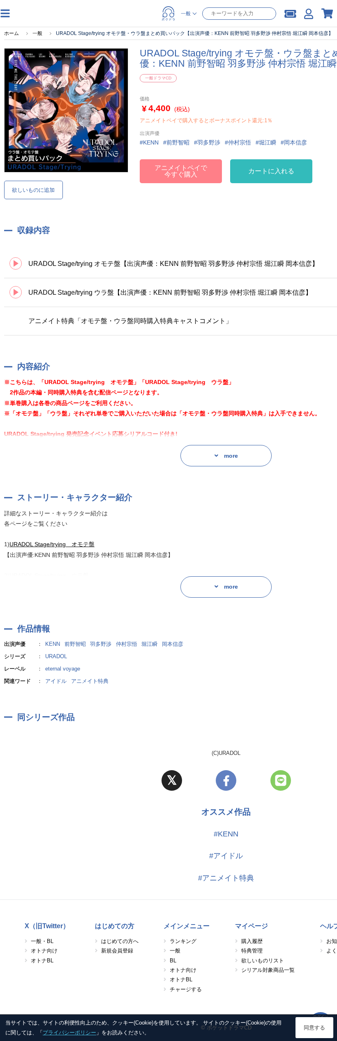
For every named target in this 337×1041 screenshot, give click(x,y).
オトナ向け (44, 951)
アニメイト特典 (89, 681)
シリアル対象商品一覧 (268, 970)
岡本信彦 (172, 644)
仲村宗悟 (126, 644)
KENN (52, 644)
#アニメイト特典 (226, 878)
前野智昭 (75, 644)
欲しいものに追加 (33, 190)
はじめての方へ (119, 941)
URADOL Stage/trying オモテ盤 (52, 544)
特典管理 (252, 951)
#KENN (226, 834)
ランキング (183, 941)
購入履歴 (252, 941)
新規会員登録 (117, 951)
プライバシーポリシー (69, 1032)
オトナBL (42, 960)
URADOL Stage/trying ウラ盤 (49, 575)
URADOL (56, 656)
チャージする (186, 989)
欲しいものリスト (262, 960)
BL (173, 960)
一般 (175, 951)
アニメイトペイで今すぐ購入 (181, 171)
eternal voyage (62, 669)
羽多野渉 (100, 644)
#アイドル (226, 856)
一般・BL (42, 941)
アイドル (56, 681)
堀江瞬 (149, 644)
